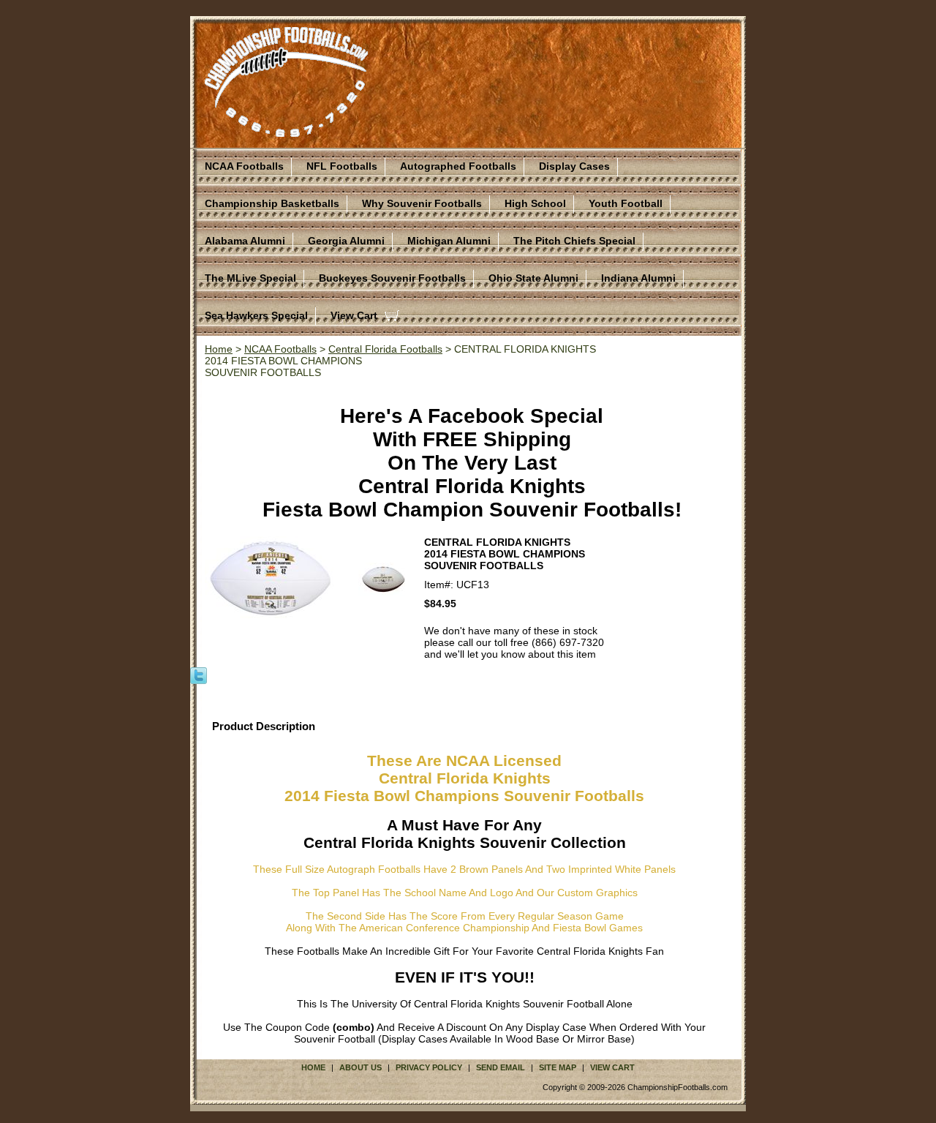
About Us (360, 1067)
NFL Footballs (341, 166)
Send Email (500, 1067)
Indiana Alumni (638, 278)
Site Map (557, 1067)
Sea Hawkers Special (256, 315)
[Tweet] (198, 674)
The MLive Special (250, 278)
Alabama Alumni (245, 241)
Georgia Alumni (346, 241)
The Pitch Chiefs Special (574, 241)
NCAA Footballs (244, 166)
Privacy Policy (429, 1067)
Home (219, 349)
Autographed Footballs (458, 166)
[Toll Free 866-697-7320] (286, 130)
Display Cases (574, 166)
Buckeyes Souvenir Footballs (392, 278)
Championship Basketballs (272, 203)
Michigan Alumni (449, 241)
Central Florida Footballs (385, 349)
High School (535, 203)
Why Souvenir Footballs (422, 203)
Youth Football (626, 203)
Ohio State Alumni (533, 278)
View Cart (354, 315)
